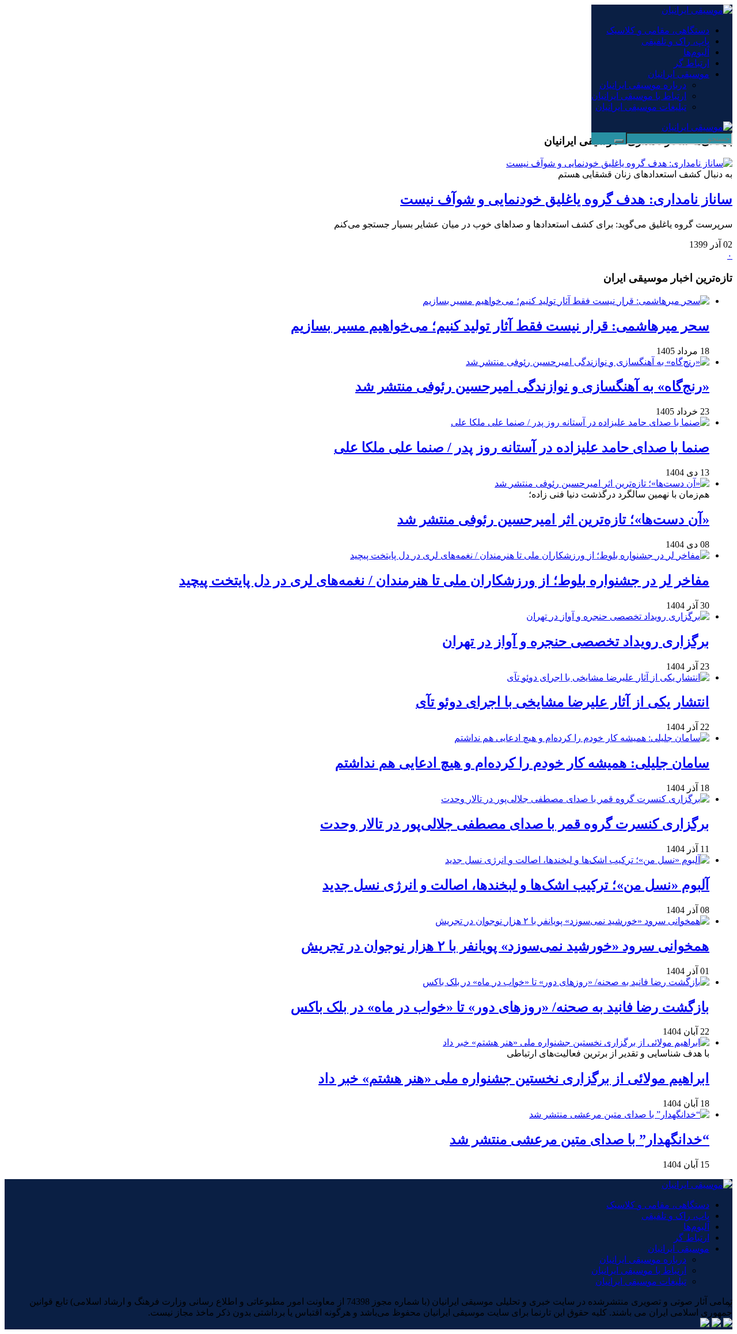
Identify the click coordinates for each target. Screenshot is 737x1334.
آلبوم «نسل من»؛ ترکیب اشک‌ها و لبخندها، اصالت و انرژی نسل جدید (515, 884)
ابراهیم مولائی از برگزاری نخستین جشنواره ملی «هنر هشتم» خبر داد (513, 1078)
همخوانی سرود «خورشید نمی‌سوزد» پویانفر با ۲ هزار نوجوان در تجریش (505, 945)
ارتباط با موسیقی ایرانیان (638, 96)
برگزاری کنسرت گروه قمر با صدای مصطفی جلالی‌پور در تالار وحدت (514, 823)
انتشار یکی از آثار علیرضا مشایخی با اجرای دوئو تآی (562, 701)
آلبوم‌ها (696, 52)
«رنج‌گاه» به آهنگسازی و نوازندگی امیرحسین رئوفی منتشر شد (532, 386)
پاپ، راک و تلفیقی (675, 41)
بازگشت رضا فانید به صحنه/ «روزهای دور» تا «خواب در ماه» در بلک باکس (500, 1006)
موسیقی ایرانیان (678, 74)
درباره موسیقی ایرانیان (642, 85)
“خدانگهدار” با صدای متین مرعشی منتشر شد (579, 1139)
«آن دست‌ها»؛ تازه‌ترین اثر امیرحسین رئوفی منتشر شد (553, 519)
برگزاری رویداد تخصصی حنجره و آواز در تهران (575, 641)
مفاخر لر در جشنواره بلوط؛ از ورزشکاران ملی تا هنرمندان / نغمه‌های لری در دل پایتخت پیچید (444, 580)
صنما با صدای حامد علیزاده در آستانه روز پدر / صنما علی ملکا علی (521, 447)
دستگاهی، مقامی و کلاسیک (657, 30)
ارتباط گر (691, 63)
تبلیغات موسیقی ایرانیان (640, 107)
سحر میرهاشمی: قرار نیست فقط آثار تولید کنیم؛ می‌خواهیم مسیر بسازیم (500, 325)
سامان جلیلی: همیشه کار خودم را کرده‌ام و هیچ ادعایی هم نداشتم (522, 762)
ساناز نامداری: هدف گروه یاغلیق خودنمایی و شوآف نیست (566, 199)
